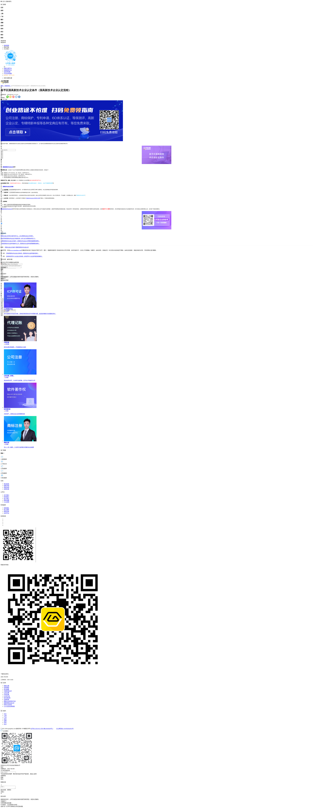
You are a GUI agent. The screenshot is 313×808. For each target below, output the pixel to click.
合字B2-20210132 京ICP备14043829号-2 (42, 728)
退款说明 (6, 487)
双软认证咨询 (8, 704)
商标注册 (6, 685)
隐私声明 (6, 485)
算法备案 (6, 689)
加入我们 (6, 498)
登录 (1, 174)
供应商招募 (7, 71)
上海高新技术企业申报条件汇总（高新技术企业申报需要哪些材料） (20, 243)
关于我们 (6, 495)
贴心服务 (6, 509)
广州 (5, 717)
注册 (1, 314)
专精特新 (6, 699)
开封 (5, 722)
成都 (5, 720)
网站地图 (6, 500)
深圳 (5, 719)
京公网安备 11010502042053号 (65, 728)
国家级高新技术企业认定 (6, 209)
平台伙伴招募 (8, 73)
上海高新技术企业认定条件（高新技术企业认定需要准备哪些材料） (20, 241)
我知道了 (3, 801)
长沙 (5, 724)
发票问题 (6, 489)
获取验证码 (1, 154)
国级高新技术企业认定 (8, 167)
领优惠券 (6, 45)
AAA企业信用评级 (9, 706)
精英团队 (6, 508)
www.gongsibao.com (15, 250)
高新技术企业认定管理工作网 (33, 198)
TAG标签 (6, 502)
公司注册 (6, 692)
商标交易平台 (8, 68)
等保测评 (6, 687)
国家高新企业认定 (9, 703)
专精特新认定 (8, 691)
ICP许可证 (7, 696)
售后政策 (6, 484)
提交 (2, 791)
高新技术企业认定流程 (8, 186)
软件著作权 (7, 697)
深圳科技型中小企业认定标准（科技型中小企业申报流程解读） (24, 256)
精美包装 (6, 511)
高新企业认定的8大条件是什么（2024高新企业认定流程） (17, 236)
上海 (5, 715)
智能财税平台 (8, 70)
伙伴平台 (6, 513)
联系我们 (6, 496)
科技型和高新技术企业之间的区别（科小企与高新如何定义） (18, 238)
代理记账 (6, 694)
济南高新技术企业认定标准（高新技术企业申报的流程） (22, 253)
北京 (5, 714)
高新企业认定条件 (10, 247)
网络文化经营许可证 (10, 701)
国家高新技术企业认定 (22, 247)
